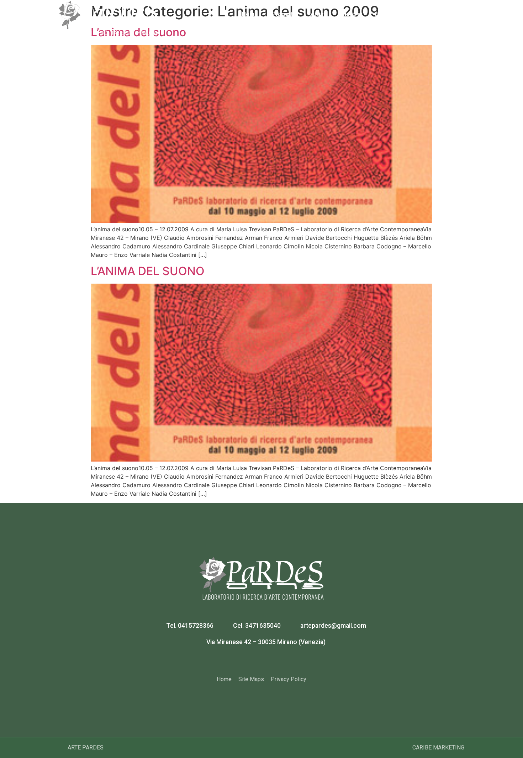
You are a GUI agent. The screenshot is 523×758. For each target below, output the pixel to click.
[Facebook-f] (253, 661)
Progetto (284, 14)
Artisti (319, 14)
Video (413, 14)
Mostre (351, 14)
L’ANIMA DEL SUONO (148, 271)
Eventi (383, 14)
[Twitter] (270, 661)
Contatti (446, 14)
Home (250, 14)
